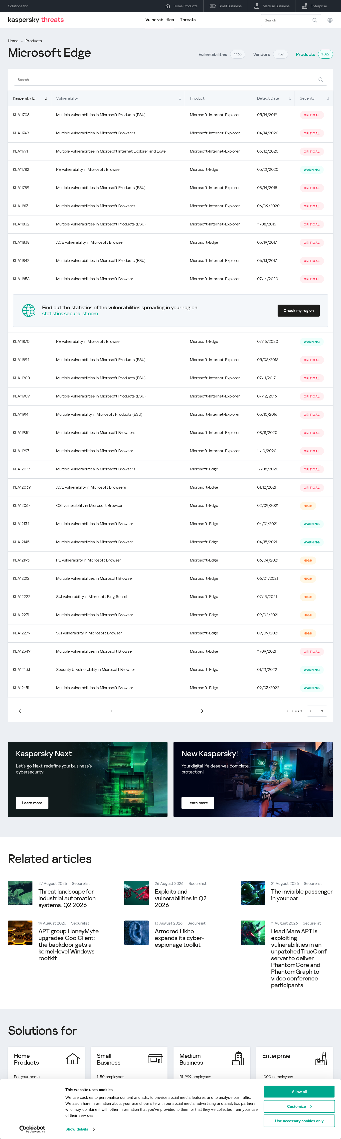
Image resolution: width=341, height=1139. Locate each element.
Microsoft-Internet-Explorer (215, 114)
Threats (188, 19)
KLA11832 (21, 224)
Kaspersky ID (24, 98)
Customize (296, 1106)
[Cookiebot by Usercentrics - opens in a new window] (32, 1129)
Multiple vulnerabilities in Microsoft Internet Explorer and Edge (111, 151)
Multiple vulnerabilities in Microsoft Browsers (95, 133)
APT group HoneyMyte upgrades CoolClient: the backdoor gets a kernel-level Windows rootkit (68, 945)
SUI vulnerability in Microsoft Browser (89, 633)
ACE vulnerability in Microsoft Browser (90, 242)
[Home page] (38, 20)
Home (13, 40)
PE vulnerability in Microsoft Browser (88, 169)
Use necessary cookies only (299, 1121)
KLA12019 (21, 469)
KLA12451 (21, 687)
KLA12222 (21, 596)
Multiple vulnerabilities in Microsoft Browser (94, 278)
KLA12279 (21, 633)
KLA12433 (21, 669)
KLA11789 (21, 187)
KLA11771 (20, 151)
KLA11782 (21, 169)
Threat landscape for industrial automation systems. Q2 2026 (67, 898)
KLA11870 (21, 341)
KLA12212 (21, 578)
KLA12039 (22, 487)
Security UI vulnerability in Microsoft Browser (95, 669)
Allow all (299, 1092)
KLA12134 (21, 523)
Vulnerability (67, 98)
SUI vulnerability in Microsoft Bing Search (92, 596)
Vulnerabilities (159, 19)
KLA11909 (21, 396)
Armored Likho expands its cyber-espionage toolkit (179, 938)
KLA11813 (20, 205)
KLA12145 (21, 542)
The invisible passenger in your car (302, 895)
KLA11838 (21, 242)
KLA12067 (21, 505)
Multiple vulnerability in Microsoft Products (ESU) (99, 414)
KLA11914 (20, 414)
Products (33, 40)
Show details (76, 1129)
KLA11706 (21, 114)
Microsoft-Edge (204, 169)
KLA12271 (21, 614)
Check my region (299, 310)
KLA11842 (21, 260)
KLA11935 (21, 432)
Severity (307, 98)
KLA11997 (21, 450)
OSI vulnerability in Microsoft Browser (89, 505)
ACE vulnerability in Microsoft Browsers (91, 487)
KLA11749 (21, 133)
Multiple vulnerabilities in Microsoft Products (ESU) (101, 114)
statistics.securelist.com (70, 314)
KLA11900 (21, 378)
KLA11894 (21, 359)
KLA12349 (21, 651)
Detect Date (268, 98)
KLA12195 (21, 560)
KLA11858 (21, 278)
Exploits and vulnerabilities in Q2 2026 (181, 898)
